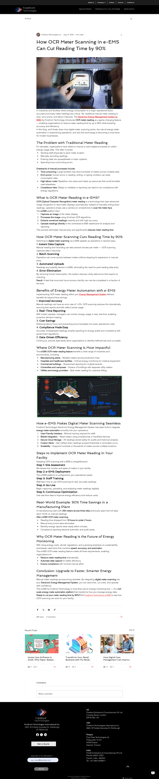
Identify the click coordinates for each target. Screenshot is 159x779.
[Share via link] (55, 610)
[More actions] (121, 34)
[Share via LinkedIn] (49, 610)
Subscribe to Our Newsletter (41, 756)
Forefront (29, 8)
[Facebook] (37, 734)
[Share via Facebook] (37, 610)
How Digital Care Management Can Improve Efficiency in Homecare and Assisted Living (117, 658)
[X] (41, 734)
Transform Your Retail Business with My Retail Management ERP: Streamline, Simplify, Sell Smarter (78, 658)
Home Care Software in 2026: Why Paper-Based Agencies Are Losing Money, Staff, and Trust (40, 658)
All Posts (28, 18)
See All (131, 630)
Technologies (30, 10)
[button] (101, 2)
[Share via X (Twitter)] (43, 610)
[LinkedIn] (45, 734)
